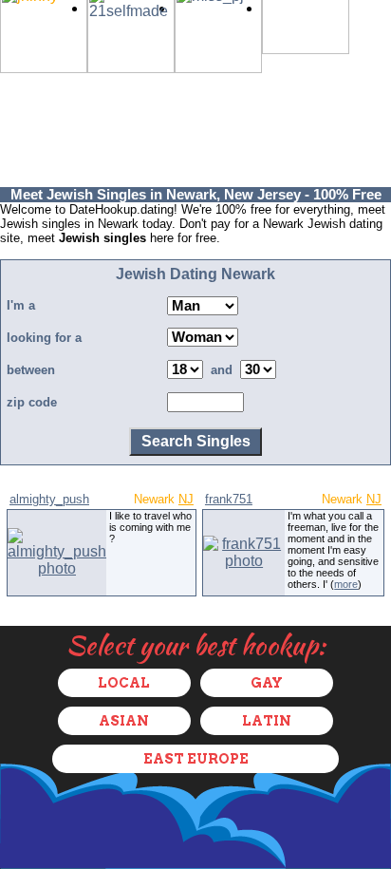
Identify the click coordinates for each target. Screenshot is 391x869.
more (346, 584)
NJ (186, 499)
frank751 (228, 499)
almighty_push (49, 499)
